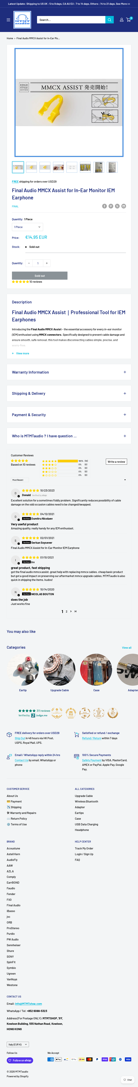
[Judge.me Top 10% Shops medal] (112, 713)
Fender (11, 894)
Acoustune (13, 848)
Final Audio (13, 905)
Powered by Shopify (17, 1076)
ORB (9, 922)
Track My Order (84, 848)
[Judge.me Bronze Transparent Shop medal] (84, 713)
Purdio (11, 933)
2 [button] (66, 611)
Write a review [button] (116, 461)
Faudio (11, 888)
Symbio (11, 967)
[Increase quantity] (46, 263)
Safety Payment (91, 760)
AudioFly (12, 859)
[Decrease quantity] (28, 263)
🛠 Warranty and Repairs (21, 812)
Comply (11, 876)
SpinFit (11, 962)
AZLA (10, 871)
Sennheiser (14, 945)
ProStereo (13, 928)
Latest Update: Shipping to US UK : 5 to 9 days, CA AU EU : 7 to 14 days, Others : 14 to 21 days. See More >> (69, 3)
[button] (20, 281)
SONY (10, 956)
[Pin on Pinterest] (111, 206)
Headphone (82, 829)
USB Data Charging (86, 824)
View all (127, 647)
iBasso (11, 911)
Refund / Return (91, 738)
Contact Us (21, 760)
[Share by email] (123, 206)
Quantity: (22, 219)
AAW (10, 865)
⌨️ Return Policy (17, 818)
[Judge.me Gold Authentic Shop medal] (56, 713)
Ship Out (20, 738)
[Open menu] (8, 20)
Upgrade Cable (84, 795)
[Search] (109, 19)
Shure (10, 950)
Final (15, 206)
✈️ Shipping (14, 807)
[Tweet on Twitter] (117, 206)
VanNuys (12, 979)
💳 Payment (14, 801)
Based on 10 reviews (23, 464)
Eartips (79, 812)
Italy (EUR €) (15, 1044)
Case (78, 818)
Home (10, 38)
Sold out (40, 275)
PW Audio (13, 939)
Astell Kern (13, 854)
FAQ (77, 859)
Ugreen (11, 973)
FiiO (9, 899)
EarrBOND (13, 882)
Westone (12, 985)
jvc (8, 916)
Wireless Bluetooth (86, 801)
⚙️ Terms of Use (17, 824)
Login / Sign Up (84, 854)
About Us (12, 795)
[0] (128, 20)
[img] (31, 490)
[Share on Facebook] (104, 206)
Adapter (80, 807)
